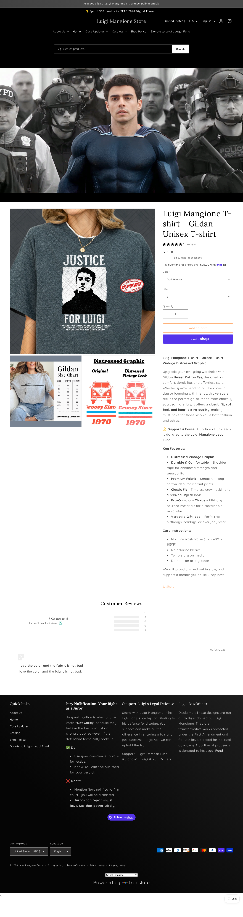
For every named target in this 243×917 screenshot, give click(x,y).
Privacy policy (55, 865)
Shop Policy (18, 739)
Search (180, 49)
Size (165, 288)
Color (166, 271)
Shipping (168, 257)
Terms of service (76, 865)
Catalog (15, 733)
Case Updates (19, 726)
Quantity (168, 306)
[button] (60, 31)
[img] (27, 650)
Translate (139, 882)
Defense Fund (157, 753)
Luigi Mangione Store (31, 865)
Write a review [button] (194, 621)
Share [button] (170, 586)
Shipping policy (117, 865)
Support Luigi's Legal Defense (148, 703)
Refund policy (97, 865)
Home (14, 719)
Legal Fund (214, 750)
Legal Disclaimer (193, 703)
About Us (16, 712)
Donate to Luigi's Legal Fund (29, 746)
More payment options (198, 348)
